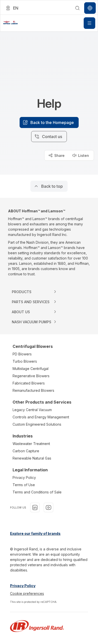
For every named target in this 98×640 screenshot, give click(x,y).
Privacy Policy (24, 477)
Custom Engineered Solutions (37, 424)
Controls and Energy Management (41, 417)
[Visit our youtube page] (48, 507)
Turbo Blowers (25, 361)
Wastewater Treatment (31, 443)
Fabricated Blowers (29, 383)
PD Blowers (22, 354)
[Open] (89, 23)
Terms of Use (24, 485)
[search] (77, 8)
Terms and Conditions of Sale (37, 492)
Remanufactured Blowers (33, 390)
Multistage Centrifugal (30, 368)
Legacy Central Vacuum (32, 410)
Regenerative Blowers (31, 376)
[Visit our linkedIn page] (35, 507)
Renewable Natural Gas (32, 458)
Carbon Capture (26, 451)
